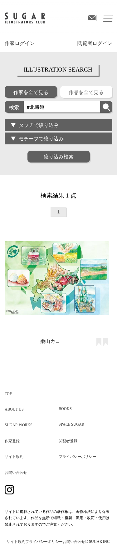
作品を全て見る (86, 92)
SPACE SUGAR (71, 424)
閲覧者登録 (68, 441)
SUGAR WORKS (18, 425)
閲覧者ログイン (94, 43)
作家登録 (12, 441)
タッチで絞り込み (39, 124)
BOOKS (65, 409)
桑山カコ (50, 340)
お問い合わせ (16, 472)
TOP (8, 394)
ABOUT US (14, 409)
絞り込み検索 (59, 156)
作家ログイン (20, 43)
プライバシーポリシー (77, 456)
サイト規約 (14, 456)
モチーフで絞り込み (41, 138)
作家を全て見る (30, 92)
